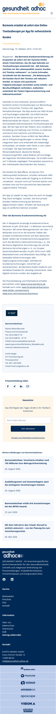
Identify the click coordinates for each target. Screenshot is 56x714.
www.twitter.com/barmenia (16, 290)
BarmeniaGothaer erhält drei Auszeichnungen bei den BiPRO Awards (27, 505)
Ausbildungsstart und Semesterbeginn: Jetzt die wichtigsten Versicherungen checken (27, 483)
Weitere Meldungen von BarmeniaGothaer (22, 452)
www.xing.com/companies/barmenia (20, 293)
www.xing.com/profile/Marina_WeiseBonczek (24, 344)
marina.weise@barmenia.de (23, 341)
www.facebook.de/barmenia (35, 287)
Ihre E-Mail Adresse (16, 420)
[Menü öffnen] (51, 13)
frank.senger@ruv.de (20, 366)
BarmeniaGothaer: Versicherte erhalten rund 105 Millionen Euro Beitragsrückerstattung (27, 462)
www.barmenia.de (21, 347)
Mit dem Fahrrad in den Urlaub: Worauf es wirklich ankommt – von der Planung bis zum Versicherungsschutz (27, 528)
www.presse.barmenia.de (33, 284)
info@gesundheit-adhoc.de (15, 661)
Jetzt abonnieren (28, 429)
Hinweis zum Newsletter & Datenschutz (28, 437)
